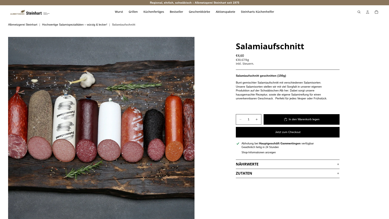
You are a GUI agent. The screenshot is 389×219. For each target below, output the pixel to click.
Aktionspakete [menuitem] (225, 12)
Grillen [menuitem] (133, 12)
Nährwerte (247, 164)
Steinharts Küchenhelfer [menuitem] (257, 12)
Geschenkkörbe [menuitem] (199, 12)
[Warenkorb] (376, 12)
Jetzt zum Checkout (287, 132)
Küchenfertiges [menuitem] (153, 12)
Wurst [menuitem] (119, 12)
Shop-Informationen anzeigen (259, 152)
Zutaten (244, 173)
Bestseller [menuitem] (176, 12)
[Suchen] (359, 12)
